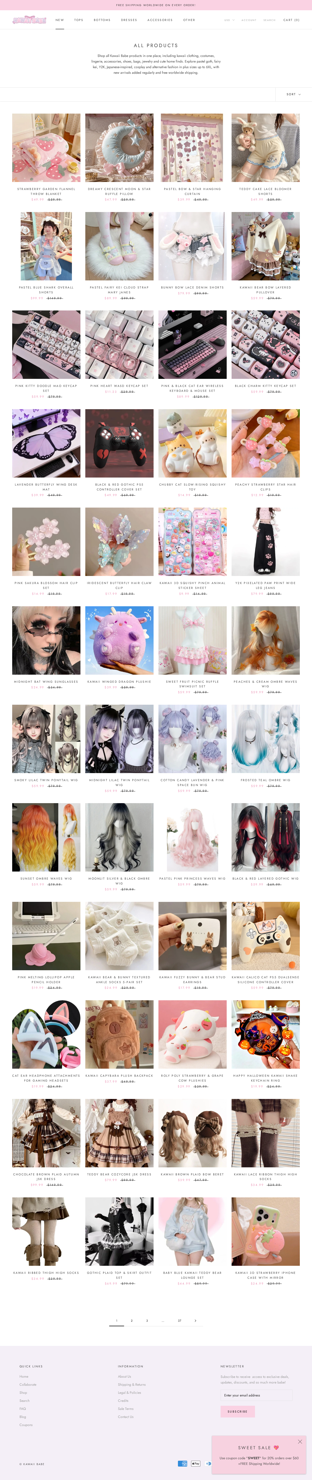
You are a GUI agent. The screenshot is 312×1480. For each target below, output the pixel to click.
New (60, 20)
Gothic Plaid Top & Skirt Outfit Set (119, 1275)
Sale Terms (126, 1408)
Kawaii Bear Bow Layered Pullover (265, 290)
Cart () (291, 20)
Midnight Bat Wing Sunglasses (46, 682)
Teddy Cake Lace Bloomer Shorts (265, 191)
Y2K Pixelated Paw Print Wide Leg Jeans (265, 585)
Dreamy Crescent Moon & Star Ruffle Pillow (119, 191)
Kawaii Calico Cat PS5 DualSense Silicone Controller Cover (266, 979)
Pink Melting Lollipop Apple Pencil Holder (46, 979)
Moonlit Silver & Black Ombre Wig (119, 881)
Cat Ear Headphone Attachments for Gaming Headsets (46, 1078)
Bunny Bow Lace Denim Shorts (192, 287)
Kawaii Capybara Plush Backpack (119, 1076)
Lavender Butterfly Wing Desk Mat (46, 487)
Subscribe (238, 1411)
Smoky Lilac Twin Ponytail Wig (46, 780)
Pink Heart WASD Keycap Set (119, 386)
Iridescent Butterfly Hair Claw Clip (119, 585)
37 (179, 1321)
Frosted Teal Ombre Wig (266, 780)
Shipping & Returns (132, 1384)
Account (249, 20)
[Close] (300, 1441)
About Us (124, 1376)
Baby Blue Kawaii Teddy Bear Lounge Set (192, 1275)
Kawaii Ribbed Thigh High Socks (46, 1273)
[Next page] (195, 1320)
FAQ (23, 1408)
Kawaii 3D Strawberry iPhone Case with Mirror (265, 1275)
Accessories (160, 20)
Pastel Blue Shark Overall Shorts (46, 290)
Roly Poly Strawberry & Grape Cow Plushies (192, 1078)
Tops (79, 20)
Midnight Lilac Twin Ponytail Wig (119, 782)
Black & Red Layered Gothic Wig (266, 878)
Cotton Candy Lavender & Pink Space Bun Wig (192, 782)
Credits (123, 1400)
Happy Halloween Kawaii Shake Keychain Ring (265, 1078)
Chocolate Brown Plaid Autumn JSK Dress (46, 1177)
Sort (292, 94)
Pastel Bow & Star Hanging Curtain (192, 191)
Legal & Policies (129, 1392)
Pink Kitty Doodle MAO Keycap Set (46, 388)
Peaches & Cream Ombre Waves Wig (266, 684)
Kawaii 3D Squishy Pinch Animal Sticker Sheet (193, 585)
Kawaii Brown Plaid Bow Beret (192, 1174)
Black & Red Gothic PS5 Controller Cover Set (119, 487)
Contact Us (126, 1416)
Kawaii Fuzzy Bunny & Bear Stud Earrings (192, 979)
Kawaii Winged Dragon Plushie (119, 682)
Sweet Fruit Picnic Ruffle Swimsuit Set (192, 684)
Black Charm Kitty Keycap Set (265, 386)
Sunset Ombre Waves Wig (46, 878)
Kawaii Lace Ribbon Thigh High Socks (266, 1177)
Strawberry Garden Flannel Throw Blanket (46, 191)
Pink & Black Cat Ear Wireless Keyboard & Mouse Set (192, 388)
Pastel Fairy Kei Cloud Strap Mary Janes (119, 290)
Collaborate (28, 1384)
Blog (23, 1416)
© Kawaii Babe (32, 1464)
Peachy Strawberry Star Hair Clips (265, 487)
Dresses (129, 20)
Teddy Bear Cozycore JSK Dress (119, 1174)
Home (24, 1376)
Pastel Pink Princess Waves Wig (192, 878)
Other (189, 20)
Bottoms (102, 20)
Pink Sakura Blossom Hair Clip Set (46, 585)
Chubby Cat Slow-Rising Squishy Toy (192, 487)
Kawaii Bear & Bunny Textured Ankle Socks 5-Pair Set (119, 979)
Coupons (26, 1424)
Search (269, 20)
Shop (23, 1392)
